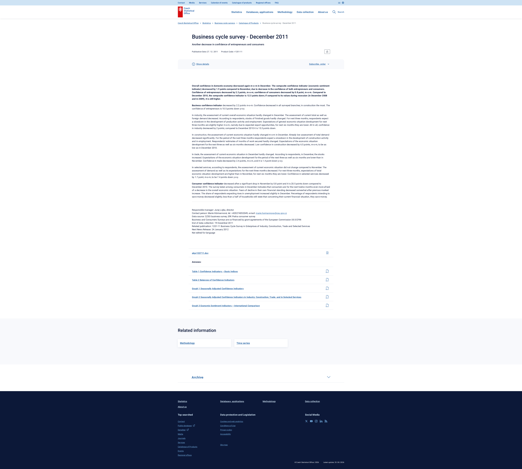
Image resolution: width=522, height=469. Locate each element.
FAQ (277, 3)
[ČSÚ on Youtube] (311, 421)
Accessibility (225, 434)
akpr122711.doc (200, 253)
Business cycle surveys (225, 23)
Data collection (305, 12)
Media (192, 3)
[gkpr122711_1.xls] (327, 288)
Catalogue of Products (249, 23)
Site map (224, 445)
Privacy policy (226, 430)
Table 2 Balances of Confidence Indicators (213, 280)
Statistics (236, 12)
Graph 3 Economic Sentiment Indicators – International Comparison (226, 305)
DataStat (182, 430)
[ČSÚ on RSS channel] (326, 421)
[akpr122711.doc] (327, 252)
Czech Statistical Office (188, 23)
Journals (181, 438)
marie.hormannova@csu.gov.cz (271, 213)
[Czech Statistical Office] (186, 12)
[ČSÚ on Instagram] (316, 421)
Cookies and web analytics (231, 421)
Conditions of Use (227, 426)
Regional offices (263, 3)
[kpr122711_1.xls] (327, 271)
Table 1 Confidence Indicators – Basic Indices (215, 271)
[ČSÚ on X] (306, 421)
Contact (181, 3)
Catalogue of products (242, 3)
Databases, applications (259, 12)
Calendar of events (219, 3)
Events (181, 451)
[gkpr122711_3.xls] (327, 305)
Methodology (285, 12)
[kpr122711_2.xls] (327, 279)
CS (339, 3)
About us (323, 12)
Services (202, 3)
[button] (197, 415)
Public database (185, 426)
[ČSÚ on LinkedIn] (321, 421)
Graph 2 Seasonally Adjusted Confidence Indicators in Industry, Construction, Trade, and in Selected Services (246, 297)
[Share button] (327, 51)
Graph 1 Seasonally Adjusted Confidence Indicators (218, 288)
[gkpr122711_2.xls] (327, 297)
